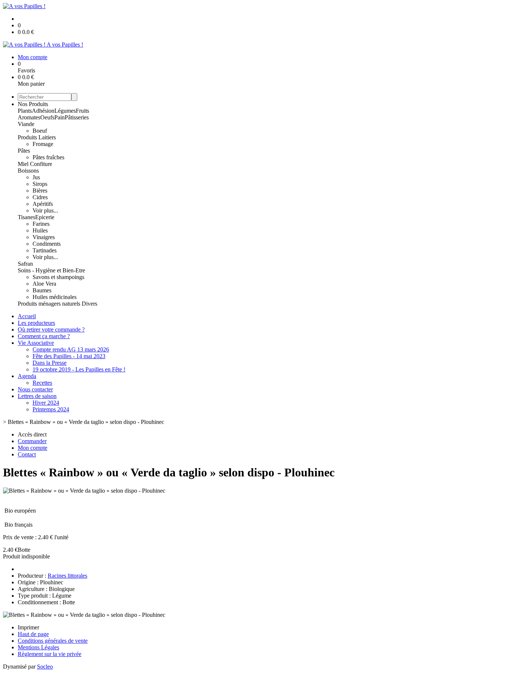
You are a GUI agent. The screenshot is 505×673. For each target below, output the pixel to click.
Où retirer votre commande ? (51, 329)
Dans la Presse (50, 363)
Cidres (40, 197)
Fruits (82, 111)
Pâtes (24, 150)
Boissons (28, 170)
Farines (41, 224)
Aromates (29, 117)
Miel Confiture (35, 164)
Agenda (27, 376)
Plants (25, 111)
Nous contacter (35, 389)
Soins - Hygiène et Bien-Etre (51, 270)
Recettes (42, 383)
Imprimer (28, 627)
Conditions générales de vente (53, 641)
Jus (36, 177)
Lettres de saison (37, 396)
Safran (25, 264)
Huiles (40, 230)
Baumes (42, 290)
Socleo (45, 666)
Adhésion (43, 111)
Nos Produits (33, 104)
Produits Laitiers (37, 137)
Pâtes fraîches (48, 157)
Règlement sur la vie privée (49, 654)
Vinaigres (44, 237)
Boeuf (40, 131)
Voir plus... (45, 210)
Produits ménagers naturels (50, 303)
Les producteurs (36, 323)
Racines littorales (67, 575)
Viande (26, 124)
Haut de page (33, 634)
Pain (59, 117)
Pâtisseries (77, 117)
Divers (89, 303)
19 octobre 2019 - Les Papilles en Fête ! (79, 369)
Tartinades (45, 250)
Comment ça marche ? (44, 336)
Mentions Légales (38, 647)
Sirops (40, 184)
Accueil (27, 316)
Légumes (65, 111)
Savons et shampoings (58, 277)
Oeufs (47, 117)
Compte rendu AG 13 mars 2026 (71, 349)
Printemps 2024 (51, 409)
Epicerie (44, 217)
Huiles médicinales (55, 297)
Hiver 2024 (46, 403)
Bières (40, 190)
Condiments (47, 244)
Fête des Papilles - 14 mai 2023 (69, 356)
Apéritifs (43, 204)
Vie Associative (36, 343)
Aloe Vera (44, 284)
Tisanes (26, 217)
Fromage (43, 144)
